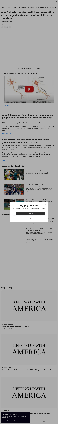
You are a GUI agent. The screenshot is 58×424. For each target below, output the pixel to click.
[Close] (45, 204)
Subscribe (31, 213)
